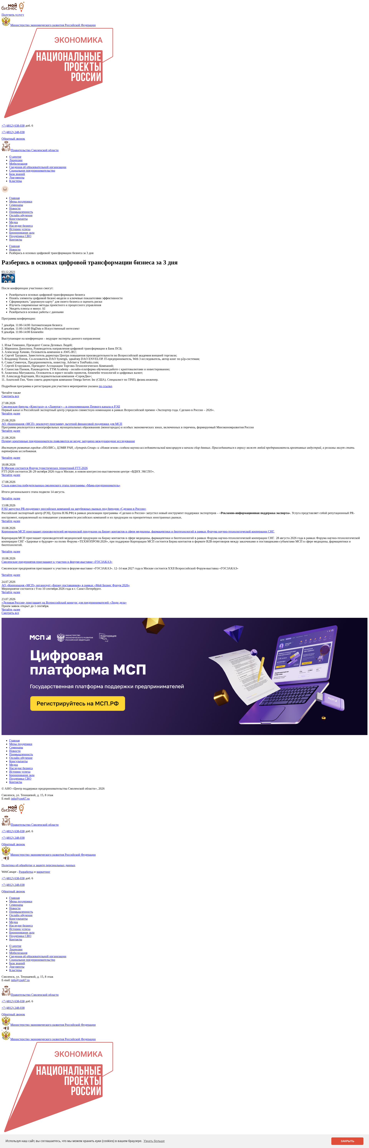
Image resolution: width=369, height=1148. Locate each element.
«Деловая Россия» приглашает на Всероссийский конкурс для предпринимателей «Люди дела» (64, 602)
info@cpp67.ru (20, 798)
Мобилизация (18, 163)
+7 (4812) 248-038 (13, 132)
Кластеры (15, 181)
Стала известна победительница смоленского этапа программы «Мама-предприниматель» (61, 485)
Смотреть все (10, 396)
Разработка (26, 871)
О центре (15, 156)
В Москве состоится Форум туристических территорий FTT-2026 (45, 468)
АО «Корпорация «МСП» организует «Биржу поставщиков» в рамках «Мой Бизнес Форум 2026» (66, 585)
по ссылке (105, 386)
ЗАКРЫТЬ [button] (347, 1141)
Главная (14, 198)
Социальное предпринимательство (32, 170)
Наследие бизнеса (21, 225)
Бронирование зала (21, 232)
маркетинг (43, 871)
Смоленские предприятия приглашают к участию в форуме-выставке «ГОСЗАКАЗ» (57, 561)
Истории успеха (19, 229)
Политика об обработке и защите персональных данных (38, 865)
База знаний (17, 174)
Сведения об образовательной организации (37, 167)
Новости (15, 208)
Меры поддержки (20, 201)
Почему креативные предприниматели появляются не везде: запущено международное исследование (68, 441)
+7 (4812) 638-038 (13, 125)
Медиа (13, 222)
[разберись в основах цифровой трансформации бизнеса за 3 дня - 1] (8, 281)
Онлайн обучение (20, 215)
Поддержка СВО (20, 236)
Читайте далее (11, 413)
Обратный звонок (13, 138)
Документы (16, 177)
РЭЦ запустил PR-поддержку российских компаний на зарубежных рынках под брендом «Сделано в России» (74, 508)
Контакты (15, 239)
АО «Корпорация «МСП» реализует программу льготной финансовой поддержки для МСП (62, 423)
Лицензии (15, 160)
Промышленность (21, 211)
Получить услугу (13, 14)
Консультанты (18, 218)
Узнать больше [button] (154, 1141)
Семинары (16, 205)
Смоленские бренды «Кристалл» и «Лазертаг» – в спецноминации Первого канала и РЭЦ (61, 406)
